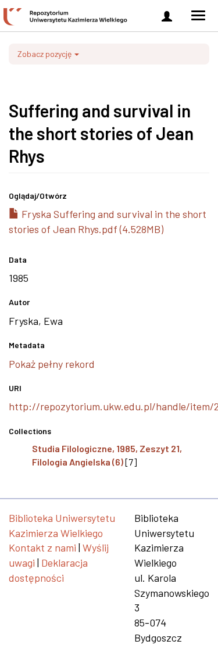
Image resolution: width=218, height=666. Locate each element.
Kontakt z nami (42, 547)
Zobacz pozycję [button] (45, 54)
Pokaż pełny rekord (52, 363)
